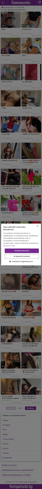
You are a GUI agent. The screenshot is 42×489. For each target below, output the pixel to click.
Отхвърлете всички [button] (22, 256)
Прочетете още (9, 246)
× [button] (37, 226)
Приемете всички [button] (21, 251)
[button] (21, 261)
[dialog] (21, 244)
